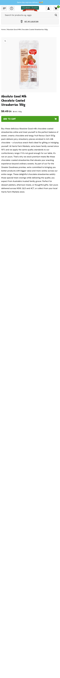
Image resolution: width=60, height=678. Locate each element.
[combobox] (27, 15)
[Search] (56, 15)
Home (3, 29)
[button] (4, 8)
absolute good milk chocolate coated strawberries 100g (27, 29)
